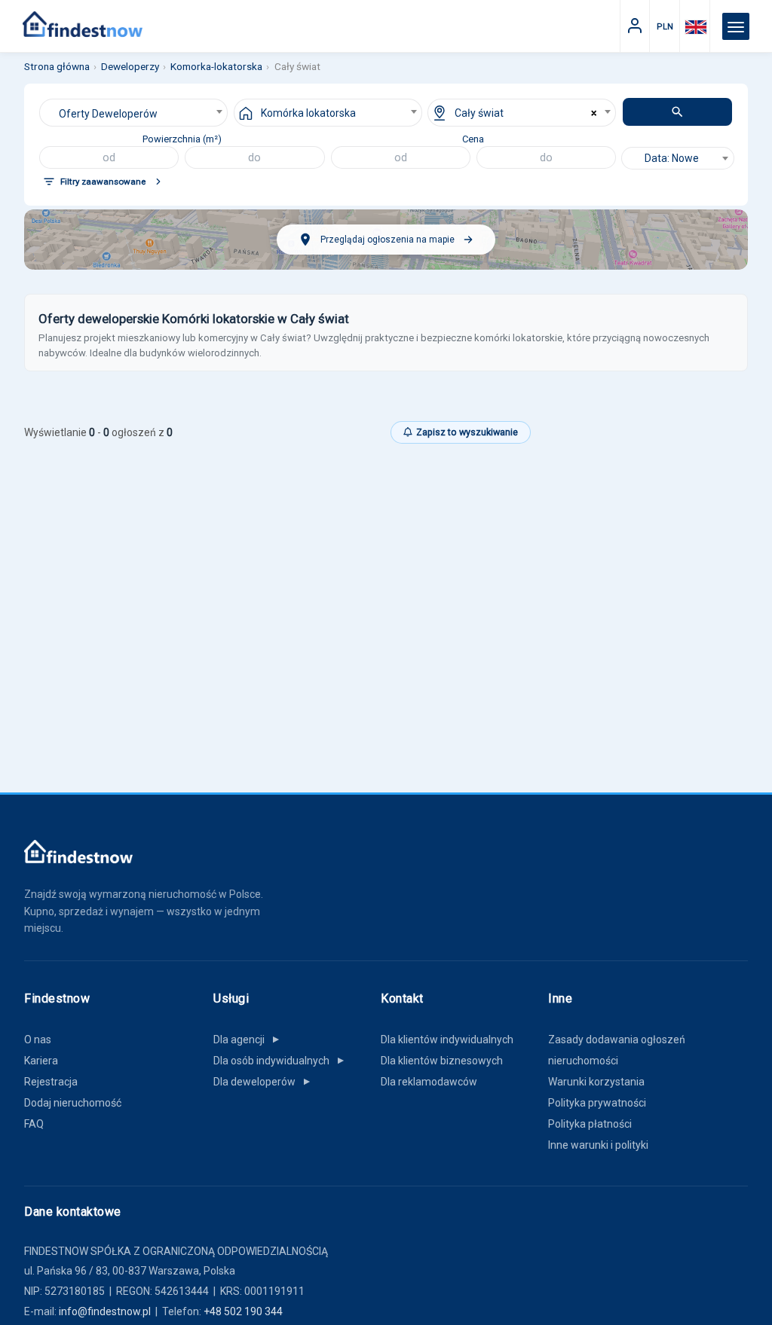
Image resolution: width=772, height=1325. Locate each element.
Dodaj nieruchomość (72, 1103)
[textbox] (678, 158)
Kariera (41, 1061)
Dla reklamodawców (429, 1082)
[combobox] (133, 113)
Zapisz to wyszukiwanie (467, 432)
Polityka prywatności (597, 1103)
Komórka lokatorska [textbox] (308, 113)
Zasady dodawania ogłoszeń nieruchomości (616, 1050)
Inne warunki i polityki (598, 1145)
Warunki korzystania (596, 1082)
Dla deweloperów (262, 1082)
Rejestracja (51, 1082)
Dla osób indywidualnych (279, 1061)
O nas (37, 1039)
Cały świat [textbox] (479, 113)
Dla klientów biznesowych (442, 1061)
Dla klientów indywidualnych (447, 1039)
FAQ (34, 1124)
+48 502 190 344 (243, 1311)
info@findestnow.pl (105, 1311)
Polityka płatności (590, 1124)
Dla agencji (247, 1039)
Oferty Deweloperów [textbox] (108, 114)
